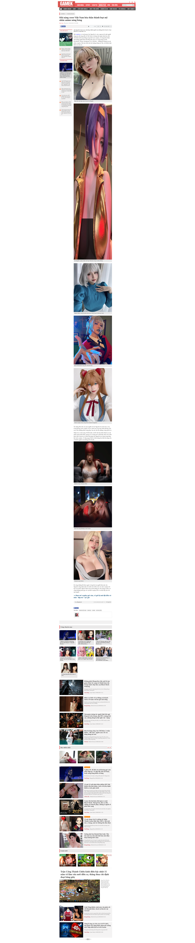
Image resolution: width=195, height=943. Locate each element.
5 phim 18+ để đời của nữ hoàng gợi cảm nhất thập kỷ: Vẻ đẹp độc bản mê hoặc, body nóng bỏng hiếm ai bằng (65, 75)
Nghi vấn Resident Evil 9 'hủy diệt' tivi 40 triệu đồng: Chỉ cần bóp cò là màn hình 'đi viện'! (66, 90)
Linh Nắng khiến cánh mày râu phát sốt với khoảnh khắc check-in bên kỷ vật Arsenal (97, 908)
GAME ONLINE (113, 9)
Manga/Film (70, 13)
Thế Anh (86, 741)
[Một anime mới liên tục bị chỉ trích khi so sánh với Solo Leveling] (65, 37)
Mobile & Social (94, 705)
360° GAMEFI (131, 9)
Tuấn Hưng (86, 692)
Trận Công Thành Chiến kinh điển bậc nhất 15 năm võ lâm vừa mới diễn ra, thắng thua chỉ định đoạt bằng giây (85, 874)
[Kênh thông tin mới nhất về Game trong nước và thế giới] (66, 4)
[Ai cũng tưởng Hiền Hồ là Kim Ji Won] (69, 668)
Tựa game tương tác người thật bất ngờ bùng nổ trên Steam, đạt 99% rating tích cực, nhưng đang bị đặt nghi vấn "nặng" (97, 716)
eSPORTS (88, 5)
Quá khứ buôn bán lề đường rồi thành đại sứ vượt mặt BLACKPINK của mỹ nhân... (103, 659)
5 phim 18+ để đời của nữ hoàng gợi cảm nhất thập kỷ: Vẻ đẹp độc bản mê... (67, 642)
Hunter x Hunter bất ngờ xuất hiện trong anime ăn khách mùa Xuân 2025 (65, 49)
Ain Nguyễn (99, 610)
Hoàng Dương (87, 705)
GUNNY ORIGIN (67, 9)
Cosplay (89, 610)
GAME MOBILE (80, 5)
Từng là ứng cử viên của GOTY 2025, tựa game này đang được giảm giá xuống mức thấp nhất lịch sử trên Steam (97, 925)
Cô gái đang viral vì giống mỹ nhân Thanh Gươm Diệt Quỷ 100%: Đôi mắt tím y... (84, 642)
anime (93, 610)
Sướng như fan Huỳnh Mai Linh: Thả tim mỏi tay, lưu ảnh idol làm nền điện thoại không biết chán (96, 835)
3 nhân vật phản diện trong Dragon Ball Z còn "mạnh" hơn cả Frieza (85, 658)
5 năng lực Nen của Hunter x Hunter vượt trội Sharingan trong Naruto (67, 659)
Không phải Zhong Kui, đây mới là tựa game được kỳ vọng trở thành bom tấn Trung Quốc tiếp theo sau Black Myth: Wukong (97, 683)
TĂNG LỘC (86, 796)
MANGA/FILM (102, 5)
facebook (129, 2)
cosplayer (78, 34)
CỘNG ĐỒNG (115, 5)
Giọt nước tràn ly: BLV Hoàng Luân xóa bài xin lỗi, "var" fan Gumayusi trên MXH (65, 97)
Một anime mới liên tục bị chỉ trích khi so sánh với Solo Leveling (65, 43)
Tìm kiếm (133, 5)
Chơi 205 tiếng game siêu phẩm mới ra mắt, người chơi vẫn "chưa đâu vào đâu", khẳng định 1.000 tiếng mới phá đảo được (66, 83)
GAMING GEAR (104, 9)
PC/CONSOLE (122, 9)
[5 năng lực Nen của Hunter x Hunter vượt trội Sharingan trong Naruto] (67, 651)
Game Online (92, 692)
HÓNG (108, 5)
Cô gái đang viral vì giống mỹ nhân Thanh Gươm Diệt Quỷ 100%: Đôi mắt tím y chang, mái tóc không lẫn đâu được (97, 821)
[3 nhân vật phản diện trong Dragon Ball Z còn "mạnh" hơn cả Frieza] (85, 651)
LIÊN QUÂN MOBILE (83, 9)
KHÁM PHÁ (94, 5)
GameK (63, 13)
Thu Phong (86, 778)
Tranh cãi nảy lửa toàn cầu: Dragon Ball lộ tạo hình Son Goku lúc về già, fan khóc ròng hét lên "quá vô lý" (66, 112)
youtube (132, 2)
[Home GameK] (60, 8)
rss (135, 2)
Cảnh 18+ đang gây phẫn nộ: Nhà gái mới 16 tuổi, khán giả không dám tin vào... (103, 642)
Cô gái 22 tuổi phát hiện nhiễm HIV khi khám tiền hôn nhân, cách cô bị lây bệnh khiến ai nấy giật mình (97, 786)
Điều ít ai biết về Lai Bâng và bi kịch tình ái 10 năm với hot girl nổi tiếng (96, 698)
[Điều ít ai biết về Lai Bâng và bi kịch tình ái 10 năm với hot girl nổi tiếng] (71, 704)
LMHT (74, 9)
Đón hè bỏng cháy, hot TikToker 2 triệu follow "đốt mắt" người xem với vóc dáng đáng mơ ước (97, 732)
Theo (93, 602)
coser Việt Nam (82, 610)
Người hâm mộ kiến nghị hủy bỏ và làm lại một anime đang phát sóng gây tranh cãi (66, 55)
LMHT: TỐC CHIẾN (94, 9)
